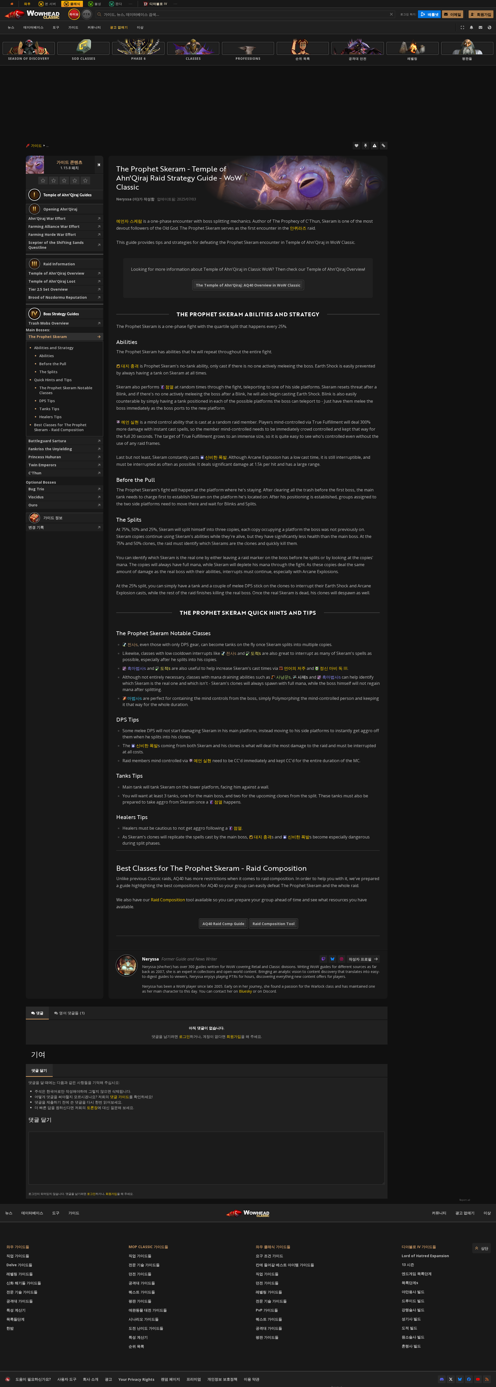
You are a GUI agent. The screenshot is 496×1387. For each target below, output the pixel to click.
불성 (98, 4)
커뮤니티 (94, 27)
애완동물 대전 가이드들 (148, 1310)
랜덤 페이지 (170, 1379)
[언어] (489, 27)
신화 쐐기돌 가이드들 (23, 1282)
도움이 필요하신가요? (33, 1379)
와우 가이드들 (17, 1246)
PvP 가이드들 (267, 1310)
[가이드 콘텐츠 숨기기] (99, 165)
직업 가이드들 (17, 1255)
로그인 (184, 1036)
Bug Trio (36, 488)
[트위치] (323, 959)
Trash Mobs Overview (48, 323)
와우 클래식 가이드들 (273, 1246)
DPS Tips (47, 400)
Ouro (32, 505)
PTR (86, 14)
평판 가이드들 (140, 1301)
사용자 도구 (66, 1379)
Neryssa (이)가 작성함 (135, 199)
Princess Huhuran (44, 456)
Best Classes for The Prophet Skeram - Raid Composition (60, 427)
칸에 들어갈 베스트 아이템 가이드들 (285, 1264)
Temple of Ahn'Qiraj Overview (56, 273)
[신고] (374, 145)
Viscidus (36, 496)
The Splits (48, 371)
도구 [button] (56, 27)
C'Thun (34, 472)
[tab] (37, 1013)
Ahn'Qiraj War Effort (47, 218)
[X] (451, 1379)
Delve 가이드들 (19, 1264)
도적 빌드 (409, 1327)
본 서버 (50, 4)
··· (131, 4)
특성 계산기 (16, 1310)
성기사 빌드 (411, 1318)
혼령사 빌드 (411, 1346)
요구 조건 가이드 (269, 1255)
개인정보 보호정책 (222, 1379)
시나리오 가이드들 (144, 1319)
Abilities (46, 355)
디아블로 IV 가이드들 (419, 1246)
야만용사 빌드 (413, 1291)
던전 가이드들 (140, 1273)
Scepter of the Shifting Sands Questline (56, 245)
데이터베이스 (34, 27)
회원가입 (234, 1036)
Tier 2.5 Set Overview (48, 289)
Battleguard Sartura (47, 440)
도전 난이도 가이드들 (146, 1328)
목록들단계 (15, 1319)
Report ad (464, 1200)
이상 (487, 1212)
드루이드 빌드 (413, 1300)
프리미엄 (194, 1379)
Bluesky (245, 991)
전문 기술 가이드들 (21, 1291)
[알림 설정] (471, 27)
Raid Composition (168, 900)
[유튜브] (478, 1379)
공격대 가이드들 (19, 1301)
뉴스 (11, 27)
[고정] (365, 145)
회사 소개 (90, 1379)
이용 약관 (251, 1379)
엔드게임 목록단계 (417, 1273)
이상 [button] (140, 27)
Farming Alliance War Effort (54, 226)
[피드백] (480, 27)
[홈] (34, 14)
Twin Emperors (42, 464)
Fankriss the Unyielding (50, 448)
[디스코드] (442, 1379)
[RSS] (487, 1379)
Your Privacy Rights (136, 1379)
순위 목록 (136, 1346)
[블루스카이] (332, 959)
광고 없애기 (119, 27)
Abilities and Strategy (54, 347)
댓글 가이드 (119, 1096)
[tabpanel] (207, 1032)
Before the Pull (52, 363)
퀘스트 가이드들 (142, 1291)
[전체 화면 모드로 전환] (462, 27)
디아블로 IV (158, 4)
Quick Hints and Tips (53, 379)
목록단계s (410, 1282)
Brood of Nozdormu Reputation (57, 297)
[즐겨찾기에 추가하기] (356, 145)
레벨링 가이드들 (19, 1273)
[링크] (384, 145)
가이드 (73, 27)
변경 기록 (36, 527)
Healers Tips (50, 416)
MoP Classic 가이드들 (148, 1246)
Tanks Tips (49, 408)
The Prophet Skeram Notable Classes (65, 390)
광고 (108, 1379)
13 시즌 (408, 1264)
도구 (55, 1212)
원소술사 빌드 (413, 1336)
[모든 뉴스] (12, 4)
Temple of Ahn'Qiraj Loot (51, 281)
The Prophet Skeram (47, 336)
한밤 (10, 1328)
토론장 (92, 1107)
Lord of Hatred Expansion (425, 1255)
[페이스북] (469, 1379)
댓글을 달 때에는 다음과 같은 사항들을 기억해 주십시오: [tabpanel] (90, 1138)
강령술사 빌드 (413, 1309)
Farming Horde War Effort (52, 234)
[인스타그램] (341, 959)
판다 (118, 4)
